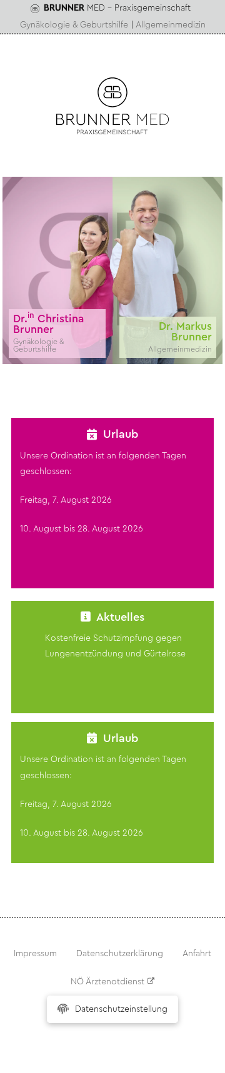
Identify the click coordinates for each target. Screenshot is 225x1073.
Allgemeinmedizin (171, 25)
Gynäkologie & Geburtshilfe (74, 25)
